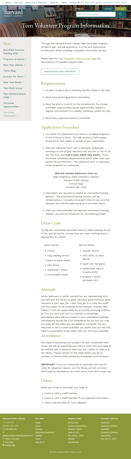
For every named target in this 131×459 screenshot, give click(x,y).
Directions (9, 442)
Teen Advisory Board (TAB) (14, 95)
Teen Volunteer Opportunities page (77, 58)
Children (54, 2)
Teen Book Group (12, 88)
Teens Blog (9, 70)
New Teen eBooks (13, 65)
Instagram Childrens (109, 432)
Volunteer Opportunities (11, 105)
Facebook (105, 422)
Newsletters (106, 435)
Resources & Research (36, 2)
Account (80, 2)
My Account (73, 422)
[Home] (12, 11)
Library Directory (12, 439)
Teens (64, 2)
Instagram (105, 429)
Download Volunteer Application (60, 71)
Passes (117, 2)
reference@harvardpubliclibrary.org (18, 435)
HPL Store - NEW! (76, 435)
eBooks (99, 2)
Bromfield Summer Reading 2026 (13, 52)
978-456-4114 (11, 429)
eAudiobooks (108, 2)
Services (18, 2)
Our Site (120, 9)
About (9, 2)
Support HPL (90, 2)
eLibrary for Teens (13, 76)
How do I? (74, 2)
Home (37, 422)
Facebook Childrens (109, 426)
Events (123, 2)
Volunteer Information (9, 114)
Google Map (10, 445)
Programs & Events (13, 59)
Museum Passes (75, 429)
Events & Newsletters (77, 426)
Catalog (108, 9)
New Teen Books (12, 82)
